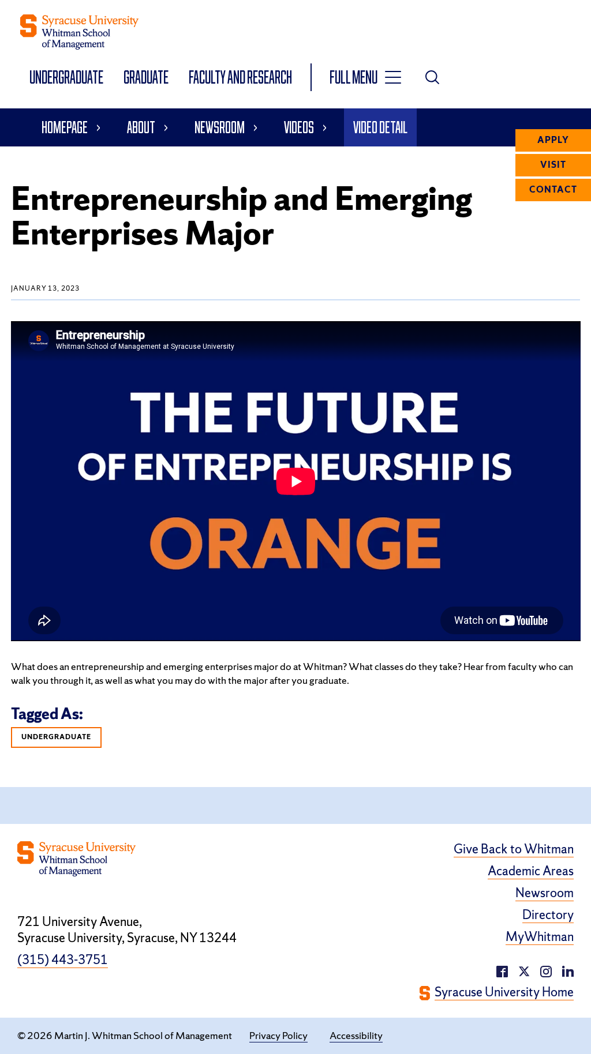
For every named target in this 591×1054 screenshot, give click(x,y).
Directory (548, 915)
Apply (553, 140)
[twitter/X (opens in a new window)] (524, 970)
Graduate (147, 77)
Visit (553, 165)
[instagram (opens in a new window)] (568, 970)
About (141, 127)
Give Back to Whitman (514, 849)
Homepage (65, 127)
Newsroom (219, 127)
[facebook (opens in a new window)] (502, 970)
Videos (299, 127)
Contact (553, 189)
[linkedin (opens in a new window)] (546, 970)
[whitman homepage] (79, 32)
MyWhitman (540, 937)
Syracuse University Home (504, 992)
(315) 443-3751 (62, 960)
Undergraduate (67, 77)
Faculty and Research (240, 77)
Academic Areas (531, 871)
